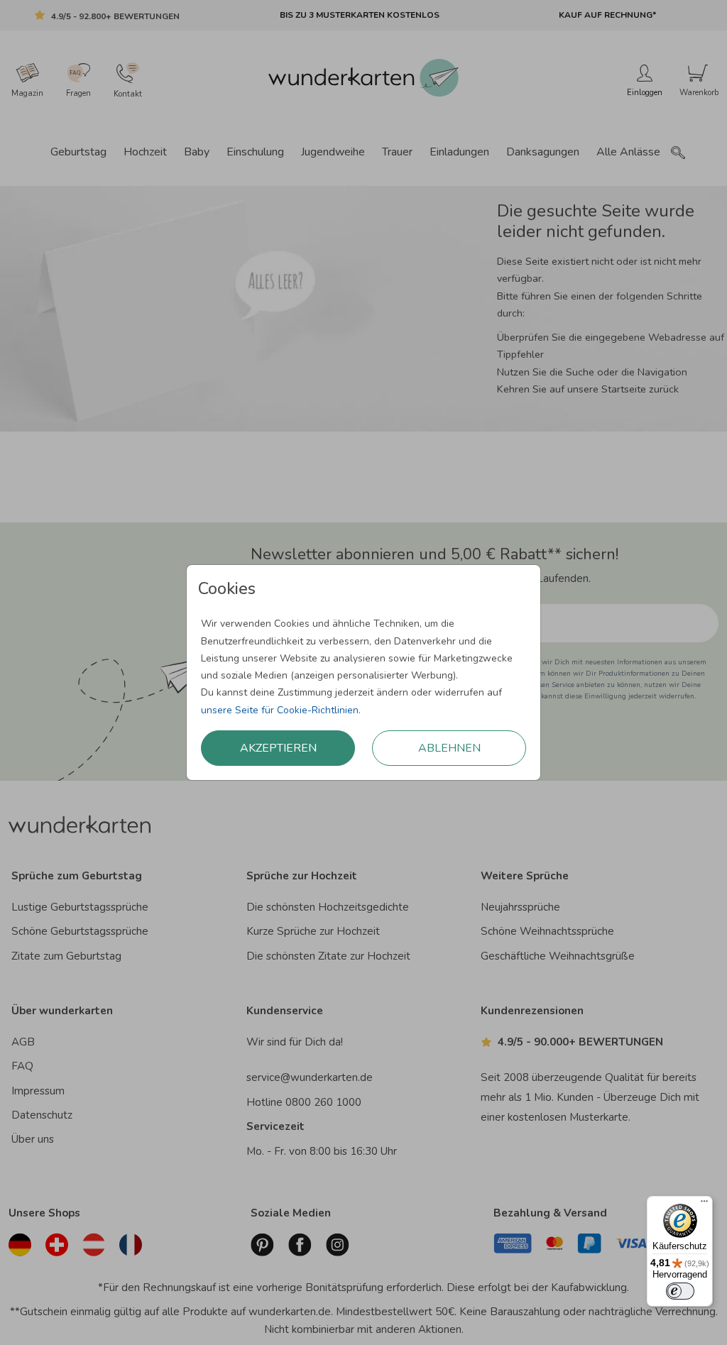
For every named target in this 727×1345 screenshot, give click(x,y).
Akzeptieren (278, 748)
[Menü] (704, 1204)
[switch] (680, 1291)
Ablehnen (449, 748)
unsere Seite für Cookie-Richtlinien (280, 710)
